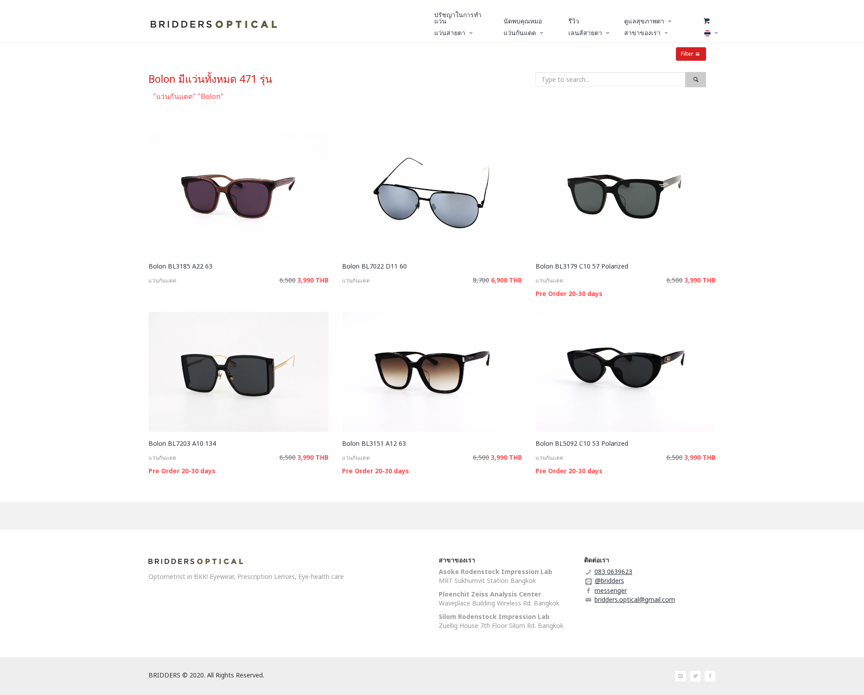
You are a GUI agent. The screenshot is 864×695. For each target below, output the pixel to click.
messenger (610, 590)
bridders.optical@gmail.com (634, 599)
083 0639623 (613, 571)
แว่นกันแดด (162, 280)
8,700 (481, 280)
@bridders (609, 580)
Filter (687, 54)
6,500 (287, 280)
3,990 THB (312, 280)
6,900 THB (506, 280)
